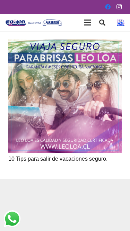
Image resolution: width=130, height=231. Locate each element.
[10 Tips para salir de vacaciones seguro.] (65, 44)
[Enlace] (34, 22)
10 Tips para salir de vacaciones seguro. (57, 159)
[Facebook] (107, 6)
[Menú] (87, 22)
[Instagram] (118, 6)
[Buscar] (102, 22)
